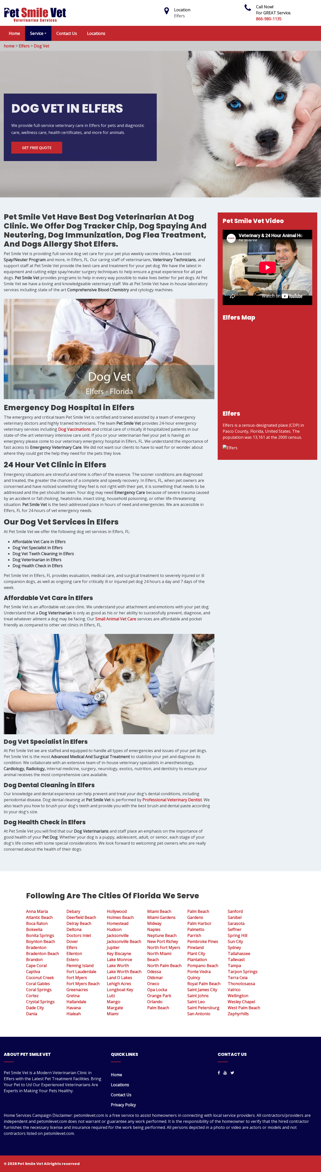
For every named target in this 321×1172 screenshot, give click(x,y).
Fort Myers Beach (83, 983)
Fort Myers (76, 977)
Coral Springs (39, 989)
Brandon (34, 959)
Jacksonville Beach (124, 941)
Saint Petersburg (203, 1007)
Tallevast (236, 959)
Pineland (195, 947)
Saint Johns (198, 995)
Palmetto (195, 929)
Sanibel (235, 917)
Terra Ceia (238, 977)
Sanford (235, 911)
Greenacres (77, 989)
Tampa (234, 965)
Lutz (111, 995)
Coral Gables (38, 983)
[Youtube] (225, 1072)
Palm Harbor (199, 923)
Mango (113, 1001)
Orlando (155, 1001)
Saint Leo (196, 1001)
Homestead (117, 923)
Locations (96, 33)
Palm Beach (158, 1007)
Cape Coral (36, 965)
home (9, 46)
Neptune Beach (162, 935)
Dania (31, 1013)
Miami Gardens (161, 917)
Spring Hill (237, 935)
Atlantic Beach (39, 917)
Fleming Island (80, 965)
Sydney (234, 947)
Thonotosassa (241, 983)
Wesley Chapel (241, 1001)
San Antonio (198, 1013)
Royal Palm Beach (203, 983)
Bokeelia (34, 929)
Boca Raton (37, 923)
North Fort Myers (163, 947)
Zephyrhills (238, 1013)
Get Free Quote (36, 147)
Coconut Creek (40, 977)
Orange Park (159, 995)
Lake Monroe (119, 959)
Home (14, 33)
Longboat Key (120, 989)
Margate (115, 1007)
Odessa (154, 971)
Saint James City (202, 989)
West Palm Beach (244, 1007)
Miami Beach (159, 911)
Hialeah (73, 1013)
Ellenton (74, 953)
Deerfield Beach (81, 917)
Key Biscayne (119, 953)
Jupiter (113, 947)
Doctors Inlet (78, 935)
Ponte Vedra (199, 971)
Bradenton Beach (42, 953)
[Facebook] (219, 1072)
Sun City (235, 941)
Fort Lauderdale (81, 971)
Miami (112, 1013)
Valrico (234, 989)
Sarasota (236, 923)
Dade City (35, 1007)
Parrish (194, 935)
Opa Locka (157, 989)
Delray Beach (78, 923)
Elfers (24, 46)
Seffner (235, 929)
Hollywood (117, 911)
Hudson (114, 929)
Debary (73, 911)
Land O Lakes (119, 977)
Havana (73, 1007)
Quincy (193, 977)
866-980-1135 (269, 19)
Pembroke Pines (202, 941)
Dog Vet (41, 46)
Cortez (32, 995)
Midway (154, 923)
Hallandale (76, 1001)
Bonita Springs (40, 935)
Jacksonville (118, 935)
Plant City (196, 953)
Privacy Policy (123, 1105)
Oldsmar (155, 977)
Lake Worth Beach (124, 971)
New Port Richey (162, 941)
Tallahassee (239, 953)
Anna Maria (37, 911)
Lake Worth (118, 965)
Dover (72, 941)
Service (36, 33)
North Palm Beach (164, 965)
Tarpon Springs (243, 971)
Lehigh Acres (119, 983)
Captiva (33, 971)
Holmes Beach (120, 917)
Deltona (74, 929)
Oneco (153, 983)
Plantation (197, 959)
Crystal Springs (40, 1001)
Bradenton (36, 947)
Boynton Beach (40, 941)
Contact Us (66, 33)
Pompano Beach (202, 965)
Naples (153, 929)
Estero (72, 959)
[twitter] (232, 1072)
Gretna (72, 995)
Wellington (238, 995)
